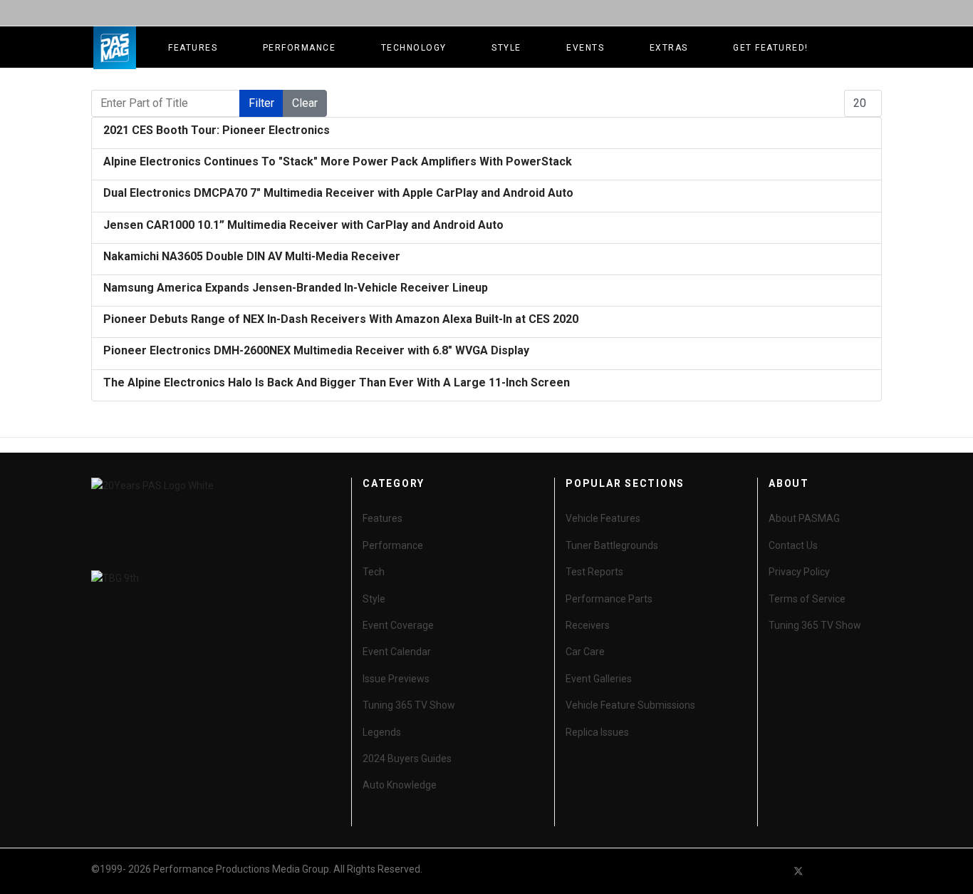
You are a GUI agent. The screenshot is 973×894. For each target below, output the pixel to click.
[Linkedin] (850, 870)
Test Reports (594, 571)
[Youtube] (824, 870)
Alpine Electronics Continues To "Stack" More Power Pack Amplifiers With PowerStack (337, 161)
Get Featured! (770, 48)
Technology (414, 48)
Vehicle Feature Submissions (630, 705)
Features (192, 48)
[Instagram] (875, 870)
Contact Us (793, 545)
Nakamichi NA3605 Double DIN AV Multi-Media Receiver (251, 256)
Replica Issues (597, 732)
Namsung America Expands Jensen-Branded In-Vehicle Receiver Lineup (295, 287)
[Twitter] (798, 870)
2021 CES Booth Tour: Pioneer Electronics (216, 130)
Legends (382, 732)
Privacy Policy (799, 571)
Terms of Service (807, 599)
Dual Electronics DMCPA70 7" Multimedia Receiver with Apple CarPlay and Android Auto (338, 193)
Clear (305, 103)
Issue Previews (396, 678)
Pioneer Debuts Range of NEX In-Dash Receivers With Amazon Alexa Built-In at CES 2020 (340, 319)
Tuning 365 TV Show (409, 705)
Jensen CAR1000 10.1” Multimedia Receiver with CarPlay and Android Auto (303, 225)
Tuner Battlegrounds (612, 545)
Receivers (588, 625)
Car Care (585, 651)
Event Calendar (397, 651)
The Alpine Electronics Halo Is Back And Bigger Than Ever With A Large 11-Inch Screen (336, 382)
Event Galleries (599, 678)
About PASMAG (804, 518)
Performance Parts (609, 599)
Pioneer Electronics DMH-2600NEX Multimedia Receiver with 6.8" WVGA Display (316, 350)
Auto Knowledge (400, 785)
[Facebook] (773, 870)
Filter (261, 103)
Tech (374, 571)
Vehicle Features (603, 518)
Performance (299, 48)
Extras (669, 48)
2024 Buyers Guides (407, 758)
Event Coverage (398, 625)
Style (506, 48)
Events (585, 48)
